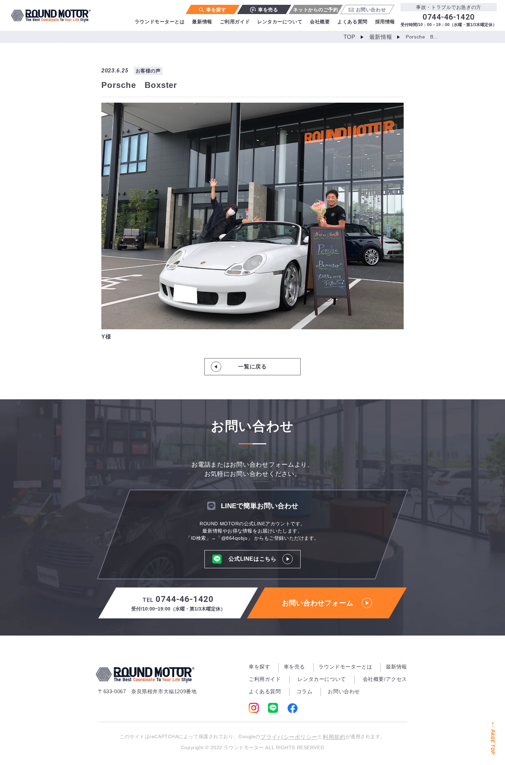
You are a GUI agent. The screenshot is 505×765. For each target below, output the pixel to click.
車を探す (216, 9)
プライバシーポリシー (288, 737)
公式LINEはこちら (252, 559)
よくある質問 (352, 21)
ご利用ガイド (235, 21)
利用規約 (334, 737)
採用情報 (385, 21)
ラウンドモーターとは (160, 21)
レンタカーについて (279, 21)
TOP (350, 37)
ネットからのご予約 (315, 9)
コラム (304, 691)
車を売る (268, 9)
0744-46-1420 (178, 603)
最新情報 (202, 21)
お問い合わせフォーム (318, 603)
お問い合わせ (371, 9)
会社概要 (320, 21)
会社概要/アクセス (385, 679)
